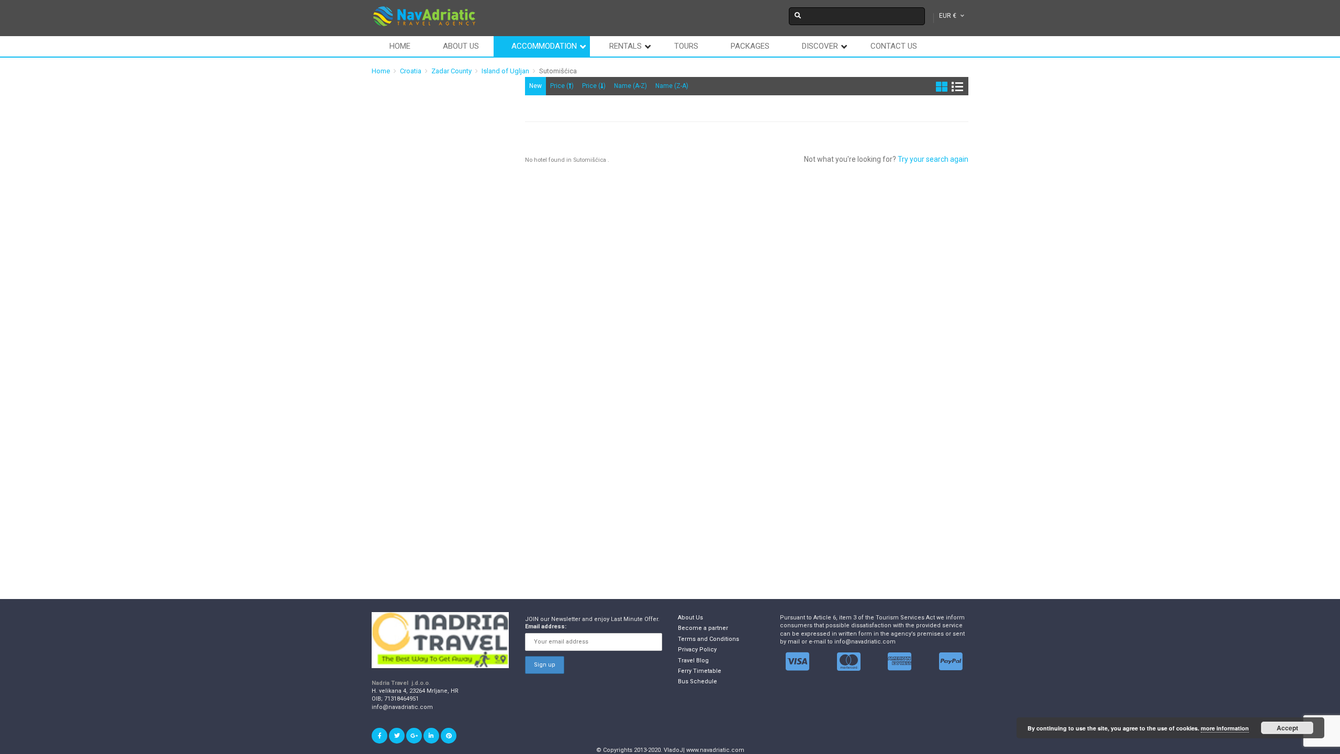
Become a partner (703, 628)
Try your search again (933, 159)
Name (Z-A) (671, 86)
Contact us (893, 46)
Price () (562, 86)
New (535, 86)
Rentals (625, 46)
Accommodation (544, 46)
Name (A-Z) (630, 86)
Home (399, 46)
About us (461, 46)
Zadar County (451, 71)
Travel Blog (693, 660)
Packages (750, 46)
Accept (1287, 728)
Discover (820, 46)
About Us (690, 617)
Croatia (410, 71)
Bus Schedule (697, 681)
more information (1225, 728)
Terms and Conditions (708, 639)
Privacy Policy (697, 649)
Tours (686, 46)
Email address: (545, 626)
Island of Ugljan (505, 71)
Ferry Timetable (699, 671)
